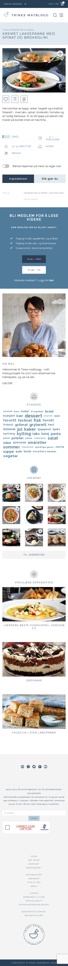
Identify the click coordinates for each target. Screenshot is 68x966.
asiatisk (7, 411)
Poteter (18, 438)
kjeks (56, 429)
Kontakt (34, 864)
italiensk (9, 429)
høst (51, 424)
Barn (16, 411)
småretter (37, 442)
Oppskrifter (17, 30)
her (51, 280)
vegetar (10, 456)
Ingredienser (18, 178)
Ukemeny (34, 878)
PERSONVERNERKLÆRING (34, 904)
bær (19, 416)
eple (57, 415)
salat (53, 438)
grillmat (21, 425)
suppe (8, 451)
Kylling (24, 433)
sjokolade (19, 442)
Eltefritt (48, 416)
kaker (30, 429)
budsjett (9, 415)
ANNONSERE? (34, 867)
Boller (25, 411)
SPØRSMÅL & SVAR (34, 897)
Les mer (7, 382)
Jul (20, 429)
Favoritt (9, 420)
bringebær (37, 411)
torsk (27, 451)
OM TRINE (34, 860)
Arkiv (34, 886)
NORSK (50, 146)
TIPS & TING (34, 882)
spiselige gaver (44, 447)
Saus (7, 442)
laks (36, 434)
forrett (48, 420)
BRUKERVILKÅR (34, 915)
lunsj (45, 434)
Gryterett (37, 425)
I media (34, 893)
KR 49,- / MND (34, 259)
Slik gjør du (50, 178)
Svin (19, 451)
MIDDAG (30, 30)
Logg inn (53, 4)
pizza (6, 438)
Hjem (5, 30)
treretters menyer (45, 451)
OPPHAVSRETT (34, 901)
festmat (25, 420)
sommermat (28, 447)
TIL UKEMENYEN (34, 554)
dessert (33, 416)
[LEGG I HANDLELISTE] (24, 99)
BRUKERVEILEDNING (34, 911)
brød (49, 411)
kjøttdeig (9, 433)
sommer (11, 447)
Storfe (60, 446)
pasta (56, 434)
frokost (8, 424)
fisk (37, 420)
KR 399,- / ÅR (34, 270)
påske (28, 438)
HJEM (34, 856)
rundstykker (40, 438)
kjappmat (44, 429)
